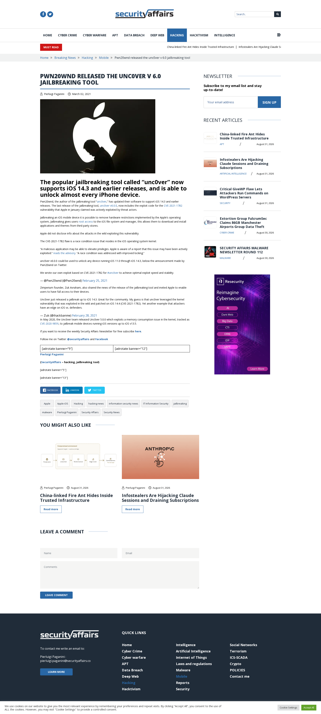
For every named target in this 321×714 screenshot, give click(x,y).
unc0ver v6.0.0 (108, 205)
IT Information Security (155, 403)
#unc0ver (113, 272)
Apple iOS (62, 403)
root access (86, 221)
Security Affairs (90, 412)
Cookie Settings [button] (288, 707)
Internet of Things (191, 657)
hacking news (96, 403)
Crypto (235, 664)
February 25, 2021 (94, 281)
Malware (225, 258)
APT (115, 35)
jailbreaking (180, 403)
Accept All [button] (309, 707)
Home (47, 35)
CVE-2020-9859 (49, 323)
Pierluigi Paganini (54, 94)
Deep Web (157, 35)
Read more (51, 509)
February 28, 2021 (84, 315)
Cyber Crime (67, 35)
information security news (123, 403)
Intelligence (224, 35)
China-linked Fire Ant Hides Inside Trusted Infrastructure (192, 47)
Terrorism (238, 651)
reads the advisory (64, 253)
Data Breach (134, 35)
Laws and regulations (194, 664)
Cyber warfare (94, 35)
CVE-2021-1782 (173, 205)
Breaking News (65, 58)
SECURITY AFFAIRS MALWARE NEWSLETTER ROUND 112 (244, 250)
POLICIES (237, 670)
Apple (47, 403)
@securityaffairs (78, 339)
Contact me (239, 676)
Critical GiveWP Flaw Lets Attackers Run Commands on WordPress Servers (244, 193)
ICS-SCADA (238, 657)
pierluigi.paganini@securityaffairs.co (65, 661)
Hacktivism (199, 35)
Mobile (104, 58)
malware (47, 412)
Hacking (177, 35)
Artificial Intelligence (233, 173)
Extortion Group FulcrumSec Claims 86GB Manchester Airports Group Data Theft (243, 222)
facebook (52, 390)
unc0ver (101, 201)
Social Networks (243, 645)
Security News (112, 412)
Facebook (101, 339)
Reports (182, 682)
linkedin (74, 390)
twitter (97, 390)
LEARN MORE (56, 672)
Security (225, 203)
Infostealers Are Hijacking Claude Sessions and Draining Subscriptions (272, 47)
